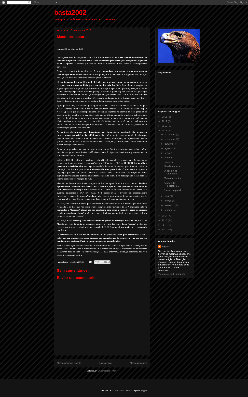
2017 (165, 121)
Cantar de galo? (172, 190)
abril (167, 196)
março (168, 200)
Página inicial (105, 363)
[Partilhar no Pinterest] (109, 262)
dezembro (170, 134)
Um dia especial (172, 166)
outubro (169, 143)
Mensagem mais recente (69, 363)
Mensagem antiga (138, 363)
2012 (165, 225)
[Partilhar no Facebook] (105, 262)
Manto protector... (173, 178)
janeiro (169, 210)
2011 (165, 229)
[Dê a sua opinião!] (99, 262)
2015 (165, 130)
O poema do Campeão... (171, 172)
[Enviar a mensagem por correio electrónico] (90, 262)
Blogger (144, 391)
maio (168, 162)
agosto (169, 148)
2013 (165, 220)
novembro (170, 139)
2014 (165, 215)
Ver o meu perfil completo (171, 274)
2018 (165, 116)
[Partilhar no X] (102, 262)
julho (167, 153)
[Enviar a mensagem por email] (96, 262)
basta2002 (70, 12)
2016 (165, 125)
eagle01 (165, 246)
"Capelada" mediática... (171, 184)
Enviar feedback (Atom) (107, 371)
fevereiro (170, 205)
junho (168, 157)
